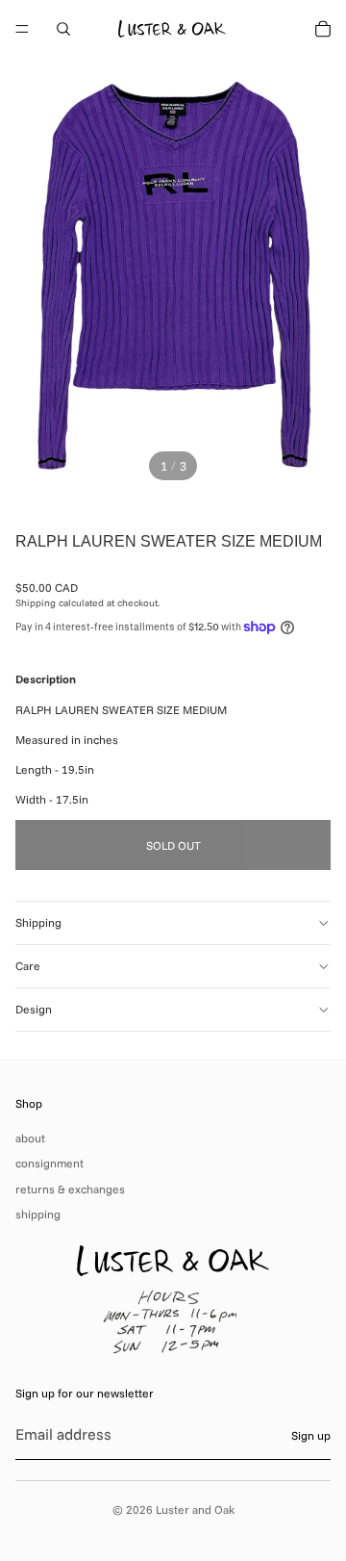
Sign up (311, 1435)
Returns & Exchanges (70, 1189)
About (30, 1138)
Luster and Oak (195, 1509)
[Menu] (22, 29)
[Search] (63, 29)
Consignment (49, 1163)
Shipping (38, 922)
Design (33, 1009)
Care (27, 966)
